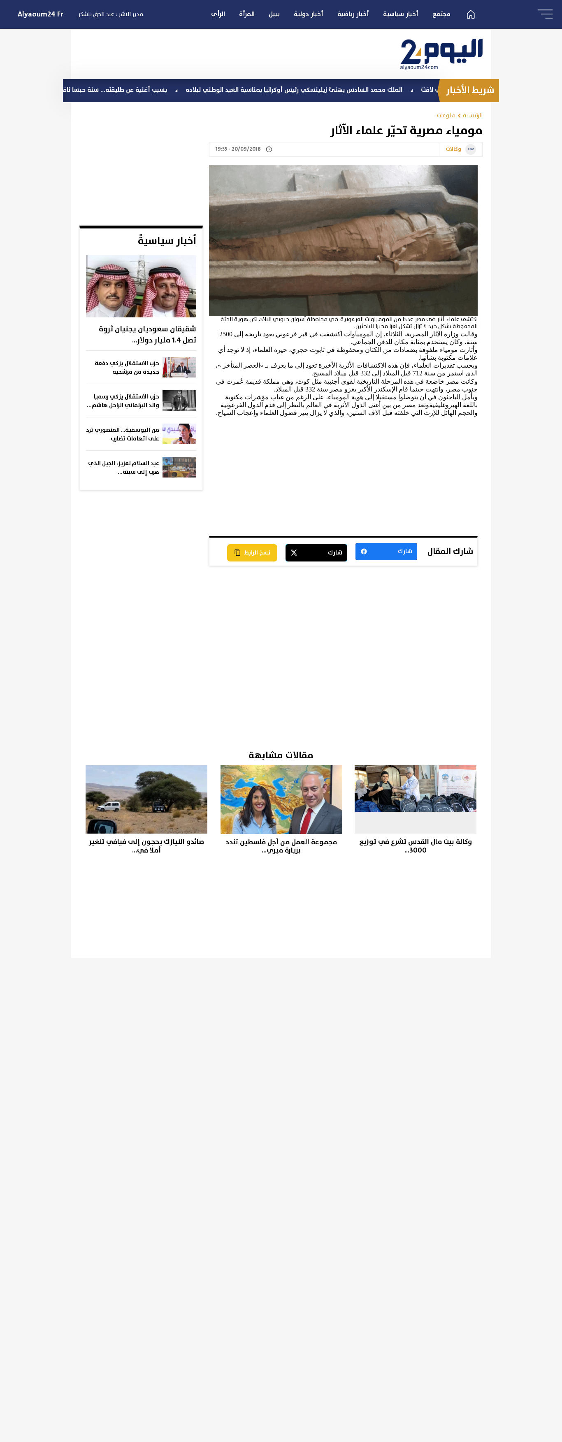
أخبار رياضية (353, 14)
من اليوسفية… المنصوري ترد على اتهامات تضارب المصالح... (122, 435)
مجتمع (441, 14)
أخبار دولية (308, 14)
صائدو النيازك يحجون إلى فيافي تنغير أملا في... (146, 846)
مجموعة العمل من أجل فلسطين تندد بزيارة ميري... (281, 846)
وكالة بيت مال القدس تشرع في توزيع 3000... (415, 846)
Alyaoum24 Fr (40, 14)
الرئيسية (473, 115)
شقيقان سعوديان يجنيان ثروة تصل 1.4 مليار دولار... (147, 335)
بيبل (274, 14)
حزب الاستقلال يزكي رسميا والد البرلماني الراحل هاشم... (123, 401)
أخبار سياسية (400, 14)
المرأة (247, 14)
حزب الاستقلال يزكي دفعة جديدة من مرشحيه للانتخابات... (127, 368)
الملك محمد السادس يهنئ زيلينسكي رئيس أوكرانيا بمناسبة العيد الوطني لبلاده (327, 90)
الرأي (218, 14)
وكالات (453, 149)
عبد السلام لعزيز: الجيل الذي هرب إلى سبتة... (123, 468)
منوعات (446, 115)
